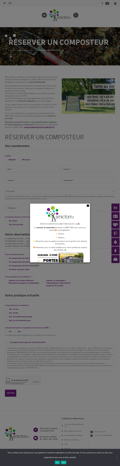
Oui (57, 462)
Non (63, 462)
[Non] (117, 457)
